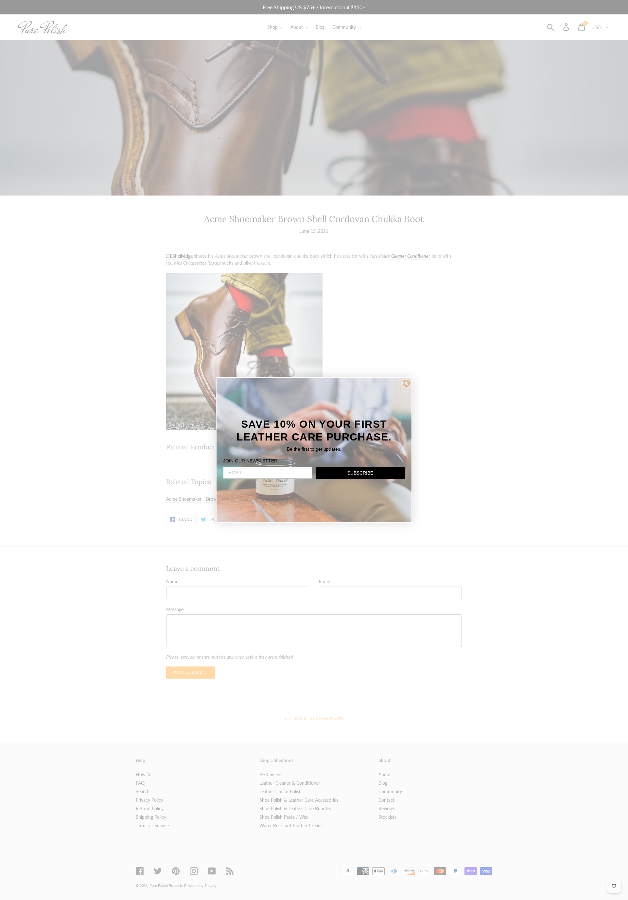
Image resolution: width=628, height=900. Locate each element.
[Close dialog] (406, 383)
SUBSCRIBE (360, 473)
